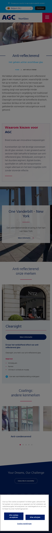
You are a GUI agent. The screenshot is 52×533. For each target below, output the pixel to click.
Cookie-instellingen (24, 524)
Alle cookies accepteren (13, 516)
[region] (24, 513)
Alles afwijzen (35, 517)
